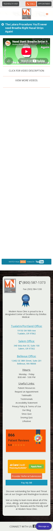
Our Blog (26, 410)
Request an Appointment (26, 391)
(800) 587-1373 (32, 282)
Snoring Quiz (26, 417)
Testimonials (26, 399)
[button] (47, 14)
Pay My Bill (26, 482)
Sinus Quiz (27, 413)
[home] (26, 13)
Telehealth (26, 395)
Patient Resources (26, 388)
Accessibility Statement (27, 402)
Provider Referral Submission (26, 476)
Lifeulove (26, 421)
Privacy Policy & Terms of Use (26, 406)
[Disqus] (26, 141)
